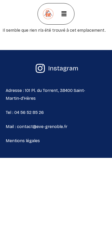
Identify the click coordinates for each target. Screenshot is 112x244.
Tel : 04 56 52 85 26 (25, 112)
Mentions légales (23, 140)
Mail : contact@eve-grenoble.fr (36, 126)
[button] (63, 14)
